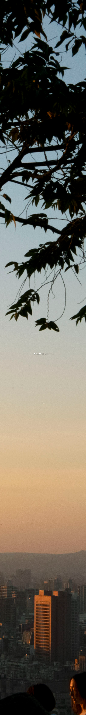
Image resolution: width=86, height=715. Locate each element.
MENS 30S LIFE (14, 2)
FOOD (65, 3)
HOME (56, 3)
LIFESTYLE (76, 3)
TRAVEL (70, 3)
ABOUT (60, 3)
